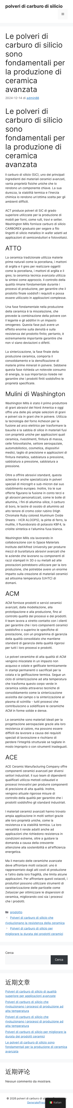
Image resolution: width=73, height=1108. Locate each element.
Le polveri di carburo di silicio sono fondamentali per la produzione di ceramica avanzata (36, 1047)
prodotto (16, 912)
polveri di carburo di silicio (34, 6)
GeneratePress (36, 1102)
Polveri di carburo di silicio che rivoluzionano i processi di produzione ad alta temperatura (34, 1006)
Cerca (9, 953)
